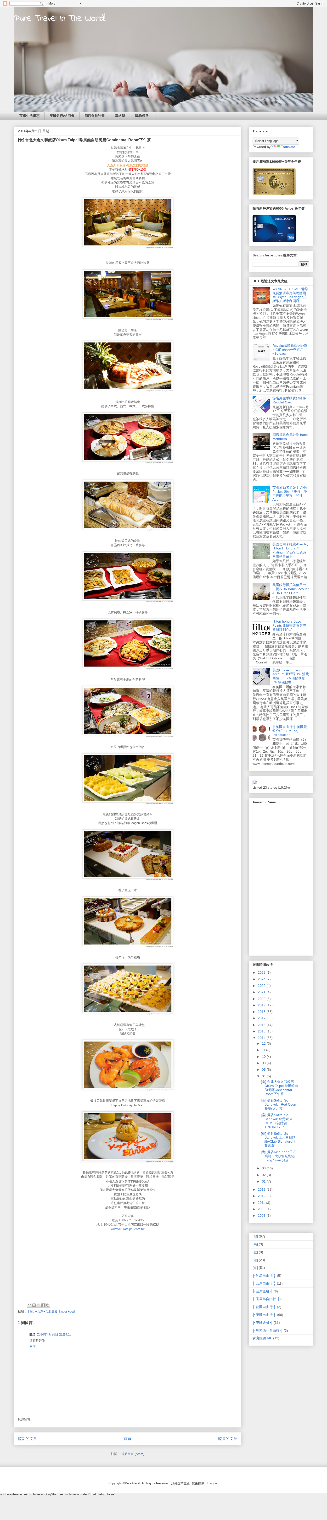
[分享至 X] (38, 1305)
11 (264, 1050)
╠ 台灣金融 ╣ (263, 1291)
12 (264, 1043)
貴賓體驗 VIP (262, 1338)
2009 (262, 1209)
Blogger (212, 1483)
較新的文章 (27, 1439)
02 (264, 1175)
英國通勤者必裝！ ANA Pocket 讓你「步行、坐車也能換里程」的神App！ (289, 493)
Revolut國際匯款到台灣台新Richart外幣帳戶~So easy (289, 350)
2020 (262, 999)
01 (264, 1181)
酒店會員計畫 (95, 116)
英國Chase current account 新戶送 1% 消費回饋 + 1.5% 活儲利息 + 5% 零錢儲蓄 (290, 676)
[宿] (255, 1236)
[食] (30, 1311)
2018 (262, 1012)
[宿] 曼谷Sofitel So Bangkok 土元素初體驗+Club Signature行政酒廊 (278, 1139)
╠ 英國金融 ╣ (263, 1323)
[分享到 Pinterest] (47, 1305)
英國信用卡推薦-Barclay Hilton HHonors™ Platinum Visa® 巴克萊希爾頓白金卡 (290, 550)
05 (264, 1069)
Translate (288, 147)
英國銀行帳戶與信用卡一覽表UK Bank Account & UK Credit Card (290, 589)
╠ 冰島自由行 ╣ (264, 1275)
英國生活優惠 (29, 116)
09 (264, 1063)
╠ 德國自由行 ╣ (264, 1307)
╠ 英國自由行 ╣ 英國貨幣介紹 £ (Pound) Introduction (289, 731)
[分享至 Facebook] (43, 1305)
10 (264, 1057)
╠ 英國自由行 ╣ (264, 1315)
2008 (262, 1215)
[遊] (255, 1260)
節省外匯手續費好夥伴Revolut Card (289, 400)
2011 (262, 1203)
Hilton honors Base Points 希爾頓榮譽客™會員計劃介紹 (289, 625)
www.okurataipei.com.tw (127, 1229)
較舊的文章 (227, 1439)
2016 (262, 1025)
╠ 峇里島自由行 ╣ (266, 1299)
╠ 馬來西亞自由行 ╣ (268, 1330)
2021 (262, 992)
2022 (262, 986)
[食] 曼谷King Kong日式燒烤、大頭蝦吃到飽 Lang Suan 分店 (278, 1156)
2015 (262, 1031)
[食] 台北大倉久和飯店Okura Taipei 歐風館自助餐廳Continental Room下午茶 (279, 1088)
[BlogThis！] (34, 1305)
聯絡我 (120, 116)
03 (264, 1168)
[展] (255, 1244)
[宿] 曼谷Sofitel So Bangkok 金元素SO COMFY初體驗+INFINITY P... (277, 1121)
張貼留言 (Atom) (132, 1454)
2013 (262, 1189)
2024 (262, 979)
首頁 (127, 1439)
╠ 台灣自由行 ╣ (264, 1283)
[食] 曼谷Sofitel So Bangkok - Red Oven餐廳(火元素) (278, 1104)
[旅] (255, 1252)
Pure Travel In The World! (60, 18)
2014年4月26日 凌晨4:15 (54, 1334)
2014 (262, 1038)
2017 (262, 1018)
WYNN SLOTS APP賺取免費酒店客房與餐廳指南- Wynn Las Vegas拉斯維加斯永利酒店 (290, 295)
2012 (262, 1196)
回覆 (32, 1347)
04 (264, 1076)
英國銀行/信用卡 (62, 116)
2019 (262, 1005)
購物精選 (142, 116)
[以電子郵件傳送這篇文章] (29, 1305)
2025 (262, 972)
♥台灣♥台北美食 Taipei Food (55, 1311)
